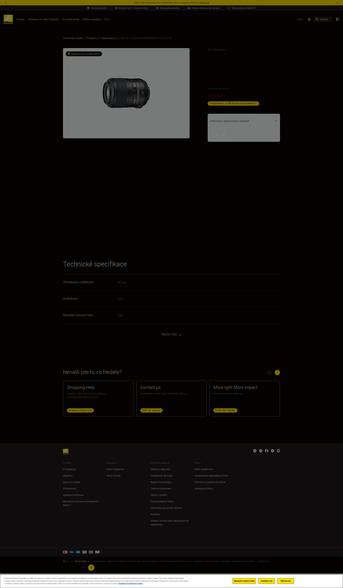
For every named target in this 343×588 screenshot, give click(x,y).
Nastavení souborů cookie (244, 581)
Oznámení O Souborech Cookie (130, 583)
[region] (171, 581)
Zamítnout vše (266, 581)
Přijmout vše (286, 581)
